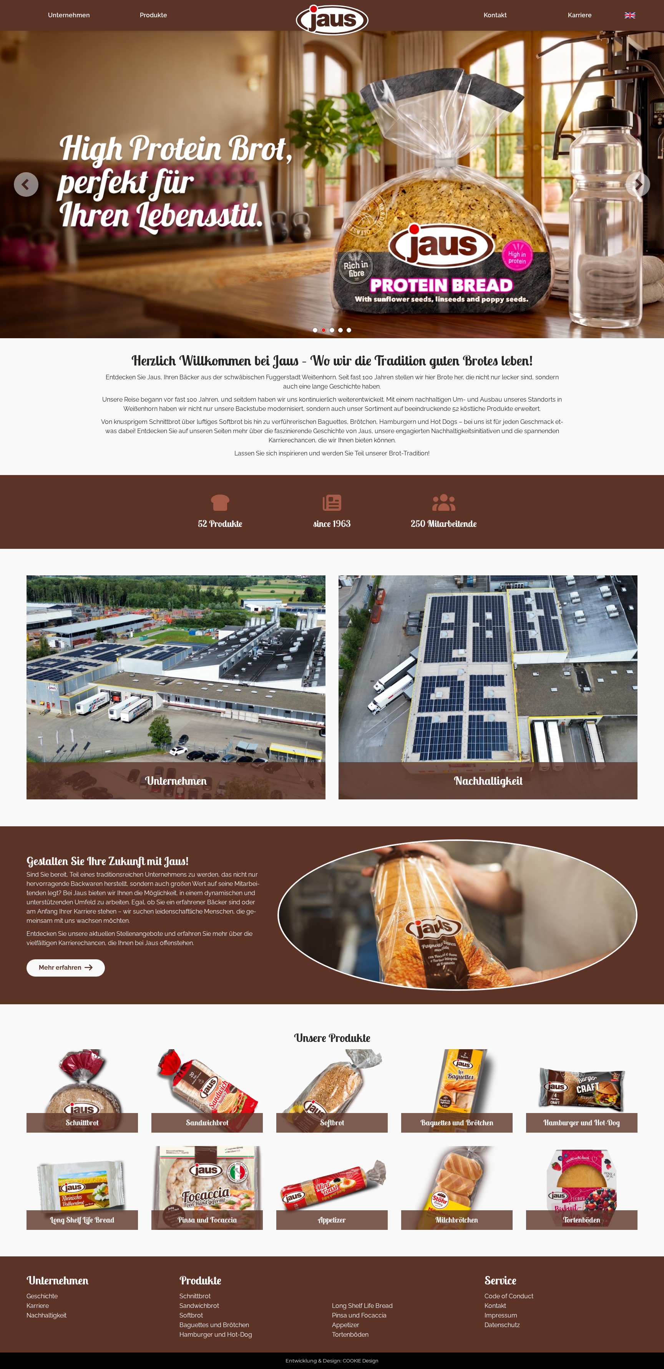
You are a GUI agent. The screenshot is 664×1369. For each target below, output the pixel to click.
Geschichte (42, 1296)
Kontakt (495, 15)
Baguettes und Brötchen (214, 1325)
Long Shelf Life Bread (362, 1305)
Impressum (501, 1315)
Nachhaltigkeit (46, 1315)
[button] (26, 184)
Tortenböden (350, 1334)
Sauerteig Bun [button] (349, 330)
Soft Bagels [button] (315, 330)
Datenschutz (502, 1325)
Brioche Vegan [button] (332, 330)
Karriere (580, 15)
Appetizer (345, 1325)
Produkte (153, 15)
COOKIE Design (360, 1361)
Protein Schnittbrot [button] (323, 330)
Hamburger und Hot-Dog (215, 1334)
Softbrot (191, 1315)
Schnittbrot (195, 1296)
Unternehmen (69, 15)
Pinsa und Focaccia (359, 1315)
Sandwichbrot (199, 1305)
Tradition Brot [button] (340, 330)
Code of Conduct (509, 1296)
